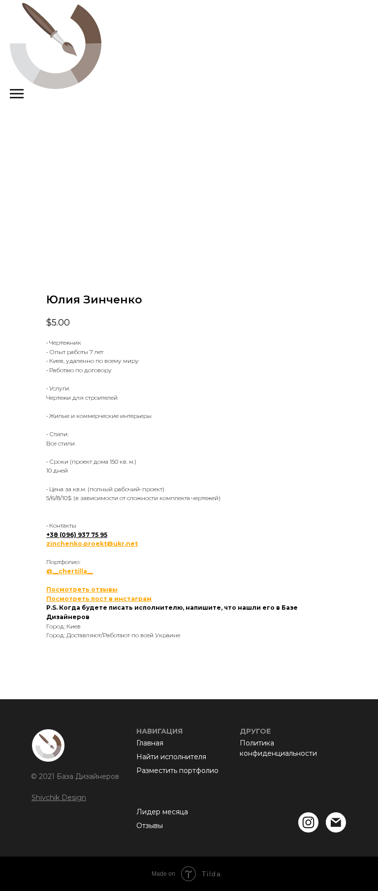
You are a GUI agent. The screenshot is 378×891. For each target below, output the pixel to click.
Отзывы (149, 825)
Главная (149, 743)
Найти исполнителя (171, 756)
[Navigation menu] (17, 94)
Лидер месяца (162, 811)
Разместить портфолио (177, 770)
